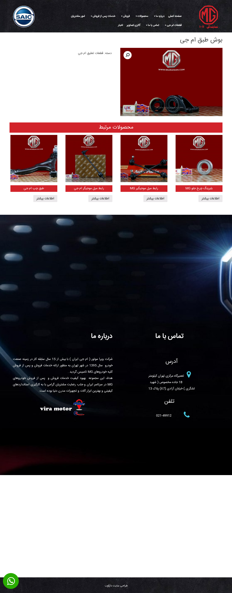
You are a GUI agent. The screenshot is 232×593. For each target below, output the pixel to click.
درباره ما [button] (160, 16)
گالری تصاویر (133, 25)
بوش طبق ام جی (201, 40)
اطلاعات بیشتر (210, 198)
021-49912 (164, 415)
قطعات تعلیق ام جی (90, 53)
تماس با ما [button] (153, 25)
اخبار (120, 25)
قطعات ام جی (174, 25)
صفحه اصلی (175, 16)
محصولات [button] (143, 16)
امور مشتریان (78, 16)
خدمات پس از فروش (104, 16)
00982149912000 (11, 581)
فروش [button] (126, 16)
